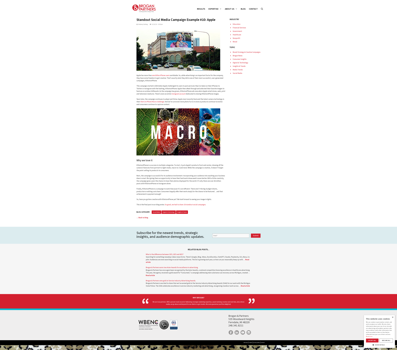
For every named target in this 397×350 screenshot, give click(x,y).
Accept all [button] (372, 340)
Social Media (156, 212)
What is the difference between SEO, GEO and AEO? (165, 254)
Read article (150, 275)
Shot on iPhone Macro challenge (152, 102)
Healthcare (237, 35)
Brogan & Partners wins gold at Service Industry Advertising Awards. (171, 281)
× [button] (392, 317)
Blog (243, 9)
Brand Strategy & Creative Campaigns (246, 52)
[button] (262, 9)
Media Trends (238, 70)
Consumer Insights (239, 59)
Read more (369, 336)
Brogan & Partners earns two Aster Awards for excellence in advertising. (172, 267)
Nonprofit (236, 38)
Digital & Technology (169, 212)
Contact (253, 9)
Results (201, 9)
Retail (235, 42)
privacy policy (256, 342)
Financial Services (239, 28)
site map (245, 342)
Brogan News (237, 55)
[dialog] (379, 331)
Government (237, 31)
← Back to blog (142, 217)
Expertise (213, 9)
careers (250, 342)
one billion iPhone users (161, 75)
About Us (229, 9)
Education (236, 24)
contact (263, 342)
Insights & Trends (182, 212)
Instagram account (179, 94)
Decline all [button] (386, 340)
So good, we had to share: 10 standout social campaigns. (185, 204)
